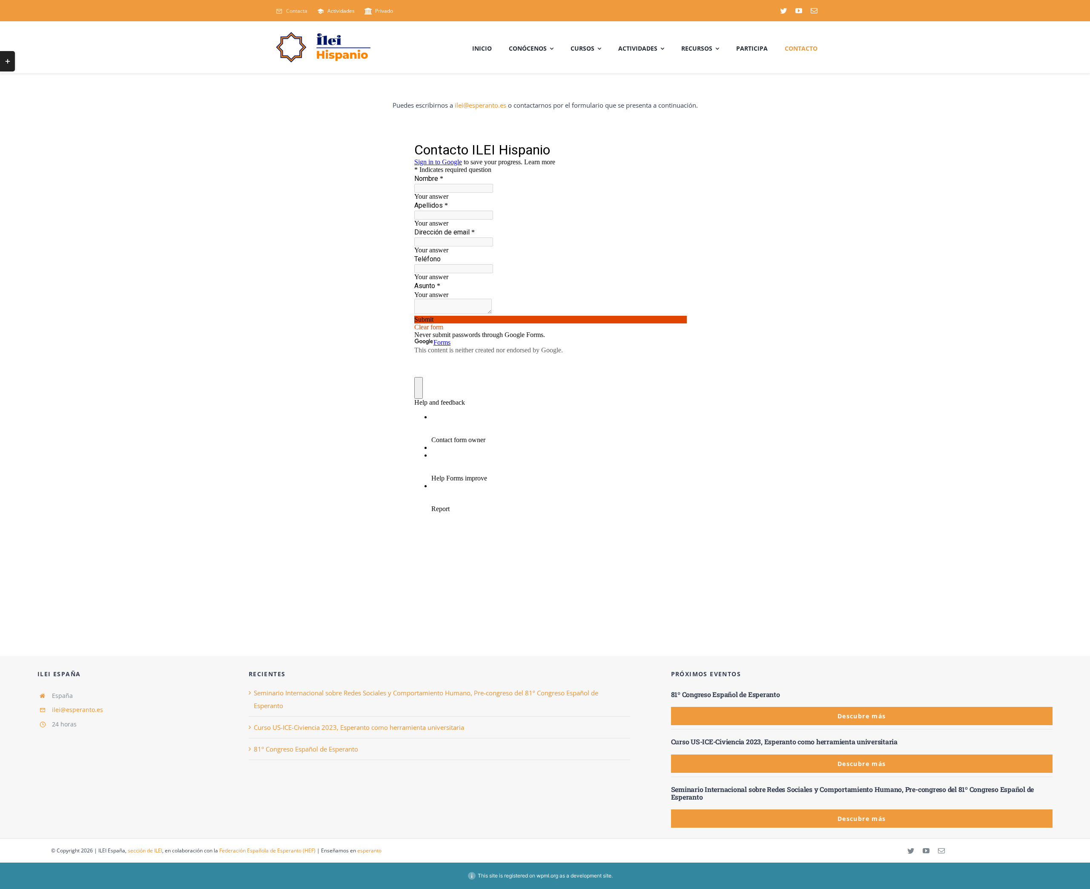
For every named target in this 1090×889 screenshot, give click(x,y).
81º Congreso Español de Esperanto (306, 749)
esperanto (369, 850)
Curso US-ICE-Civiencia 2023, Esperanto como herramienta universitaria (359, 727)
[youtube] (798, 10)
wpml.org (547, 875)
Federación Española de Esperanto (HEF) (267, 850)
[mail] (814, 10)
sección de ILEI (145, 850)
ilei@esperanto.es (480, 105)
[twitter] (783, 10)
